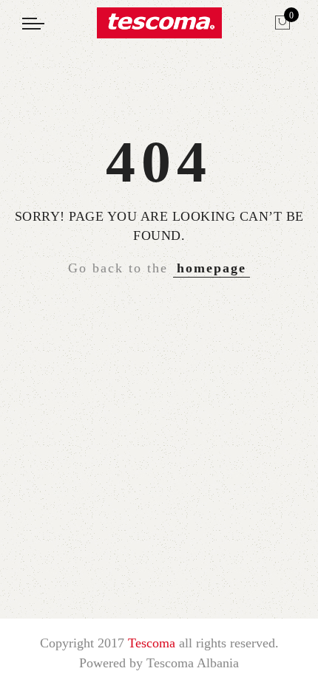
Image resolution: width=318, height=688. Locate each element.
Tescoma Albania (192, 663)
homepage (211, 268)
